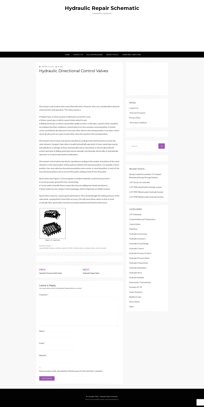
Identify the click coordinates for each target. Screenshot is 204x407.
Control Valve (134, 224)
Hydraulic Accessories (138, 234)
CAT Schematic (135, 214)
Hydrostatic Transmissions (140, 282)
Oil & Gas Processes (94, 54)
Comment (43, 294)
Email (42, 343)
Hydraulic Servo (135, 273)
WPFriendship (100, 399)
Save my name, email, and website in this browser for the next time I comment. (71, 371)
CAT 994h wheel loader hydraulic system (145, 187)
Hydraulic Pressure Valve (139, 258)
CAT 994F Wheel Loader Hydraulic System (146, 192)
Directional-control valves (56, 248)
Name (42, 331)
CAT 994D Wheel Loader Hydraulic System (146, 197)
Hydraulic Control (136, 248)
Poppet (70, 248)
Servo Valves (134, 302)
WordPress (115, 399)
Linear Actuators (136, 292)
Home (67, 54)
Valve (49, 246)
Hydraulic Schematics (137, 268)
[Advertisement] (102, 36)
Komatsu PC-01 (135, 287)
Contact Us (78, 54)
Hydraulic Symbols (136, 277)
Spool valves (101, 248)
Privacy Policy (112, 54)
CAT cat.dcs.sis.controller (139, 182)
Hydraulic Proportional (138, 263)
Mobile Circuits (135, 297)
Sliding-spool (90, 248)
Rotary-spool (79, 248)
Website (42, 355)
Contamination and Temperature (142, 219)
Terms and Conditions (131, 54)
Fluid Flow (133, 229)
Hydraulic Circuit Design (139, 243)
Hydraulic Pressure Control (140, 253)
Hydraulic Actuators (137, 239)
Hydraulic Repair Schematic (102, 8)
